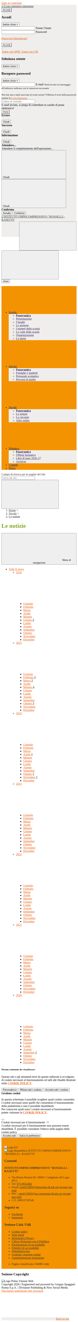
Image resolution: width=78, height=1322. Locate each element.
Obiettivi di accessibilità (25, 1248)
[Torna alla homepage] (39, 218)
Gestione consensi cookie (26, 1254)
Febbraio (28, 606)
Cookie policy (20, 1231)
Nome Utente (43, 28)
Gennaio (28, 603)
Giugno (28, 619)
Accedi (6, 10)
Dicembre (28, 639)
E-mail (39, 84)
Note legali (18, 1234)
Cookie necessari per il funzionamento (23, 1122)
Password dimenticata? (14, 38)
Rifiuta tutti (31, 1089)
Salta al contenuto (11, 3)
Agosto (27, 626)
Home (12, 510)
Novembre (29, 636)
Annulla (7, 213)
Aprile (26, 613)
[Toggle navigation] (30, 264)
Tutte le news (16, 569)
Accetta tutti (56, 1089)
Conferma (19, 213)
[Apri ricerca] (48, 236)
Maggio (27, 616)
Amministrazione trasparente (28, 1257)
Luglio (27, 623)
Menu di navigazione (52, 561)
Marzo (27, 610)
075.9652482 (24, 1183)
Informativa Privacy (23, 1238)
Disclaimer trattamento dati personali (22, 1290)
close (6, 281)
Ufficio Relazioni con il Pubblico (30, 1241)
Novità (13, 513)
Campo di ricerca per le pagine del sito (23, 474)
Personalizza (10, 1089)
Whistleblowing (21, 1251)
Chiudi (6, 121)
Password (41, 31)
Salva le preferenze (29, 1135)
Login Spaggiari (19, 98)
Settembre (29, 629)
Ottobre (27, 633)
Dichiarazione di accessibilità (28, 1244)
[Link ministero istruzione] (17, 6)
